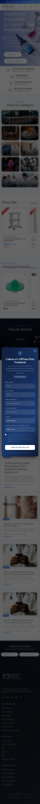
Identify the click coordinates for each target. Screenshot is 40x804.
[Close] (35, 351)
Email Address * (11, 399)
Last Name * (9, 391)
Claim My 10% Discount (20, 447)
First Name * (9, 382)
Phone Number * (11, 408)
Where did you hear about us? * (17, 425)
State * (8, 417)
